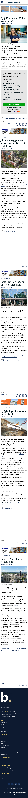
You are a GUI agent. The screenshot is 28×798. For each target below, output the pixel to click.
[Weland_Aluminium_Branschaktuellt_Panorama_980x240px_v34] (14, 131)
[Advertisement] (14, 248)
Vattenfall (3, 747)
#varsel (21, 360)
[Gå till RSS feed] (26, 124)
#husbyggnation (5, 360)
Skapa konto (4, 778)
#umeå (17, 360)
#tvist (10, 508)
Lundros (6, 711)
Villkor (14, 788)
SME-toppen (4, 754)
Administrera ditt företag (7, 770)
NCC (2, 739)
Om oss (3, 760)
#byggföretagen (15, 118)
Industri (2, 729)
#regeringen (23, 118)
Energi (2, 724)
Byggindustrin (7, 137)
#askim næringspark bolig (7, 648)
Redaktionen (4, 394)
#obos (13, 231)
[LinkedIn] (16, 784)
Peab (2, 743)
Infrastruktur (4, 731)
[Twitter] (19, 784)
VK (22, 323)
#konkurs (6, 508)
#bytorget (17, 648)
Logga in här (17, 82)
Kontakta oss (4, 762)
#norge (14, 650)
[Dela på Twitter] (19, 124)
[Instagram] (12, 784)
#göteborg (8, 231)
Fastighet (3, 727)
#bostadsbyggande (6, 118)
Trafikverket (3, 741)
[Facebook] (9, 784)
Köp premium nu (14, 104)
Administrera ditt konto (6, 776)
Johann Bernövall (5, 123)
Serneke (3, 750)
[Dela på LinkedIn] (23, 124)
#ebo (2, 508)
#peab (17, 650)
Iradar (16, 605)
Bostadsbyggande (5, 745)
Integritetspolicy (8, 788)
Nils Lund (3, 265)
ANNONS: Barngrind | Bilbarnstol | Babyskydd (12, 752)
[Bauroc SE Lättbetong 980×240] (14, 402)
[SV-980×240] (14, 9)
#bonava (3, 231)
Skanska (3, 737)
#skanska (12, 360)
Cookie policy (20, 788)
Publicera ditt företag (6, 768)
